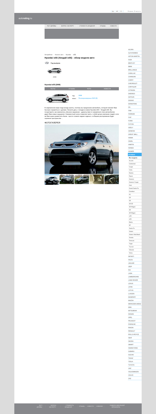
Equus (131, 176)
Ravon (130, 327)
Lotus (130, 290)
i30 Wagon (132, 207)
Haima (130, 138)
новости (107, 89)
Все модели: (133, 158)
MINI (129, 307)
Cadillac (132, 73)
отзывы (72, 89)
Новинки (99, 406)
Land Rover (133, 280)
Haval (130, 141)
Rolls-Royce (133, 334)
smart (131, 344)
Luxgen (131, 294)
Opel (130, 317)
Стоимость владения (87, 26)
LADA (130, 273)
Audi (130, 60)
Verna (130, 253)
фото (89, 89)
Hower (131, 151)
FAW (129, 110)
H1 (130, 194)
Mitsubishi (132, 310)
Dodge (131, 100)
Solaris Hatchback (134, 234)
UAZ (129, 368)
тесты (52, 89)
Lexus (130, 283)
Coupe (131, 167)
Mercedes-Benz (134, 304)
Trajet (130, 243)
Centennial (132, 164)
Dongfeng (132, 104)
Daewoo (131, 93)
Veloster (131, 250)
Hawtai (131, 144)
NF (130, 225)
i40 (130, 210)
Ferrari (131, 114)
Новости (113, 26)
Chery (130, 80)
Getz (130, 185)
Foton (131, 124)
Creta (130, 170)
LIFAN (130, 287)
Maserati (132, 297)
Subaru (131, 351)
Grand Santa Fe (134, 188)
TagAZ (130, 358)
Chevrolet (132, 83)
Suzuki (131, 355)
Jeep (130, 266)
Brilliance (132, 70)
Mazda (131, 300)
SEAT (130, 338)
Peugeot (132, 321)
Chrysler (132, 87)
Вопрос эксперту (67, 26)
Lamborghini (133, 277)
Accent (131, 160)
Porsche (132, 324)
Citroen (131, 90)
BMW (130, 66)
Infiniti (131, 256)
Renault (131, 331)
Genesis (131, 131)
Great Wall (133, 134)
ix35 (130, 216)
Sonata (131, 237)
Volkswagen (133, 372)
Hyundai (131, 155)
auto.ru (25, 18)
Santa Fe (132, 228)
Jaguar (131, 263)
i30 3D (131, 204)
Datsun (131, 97)
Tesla (130, 361)
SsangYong (133, 348)
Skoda (130, 341)
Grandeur (132, 191)
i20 (130, 197)
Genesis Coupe (133, 182)
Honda (131, 148)
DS (129, 107)
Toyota (131, 365)
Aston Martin (134, 56)
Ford (130, 121)
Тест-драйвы (51, 26)
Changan (132, 76)
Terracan (131, 240)
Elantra (131, 173)
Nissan (131, 314)
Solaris (131, 231)
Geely (130, 127)
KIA (129, 270)
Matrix (131, 222)
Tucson (131, 247)
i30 (130, 200)
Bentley (131, 63)
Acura (130, 49)
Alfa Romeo (133, 53)
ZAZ (129, 378)
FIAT (129, 117)
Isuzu (130, 260)
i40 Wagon (132, 213)
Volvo (130, 375)
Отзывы (103, 26)
